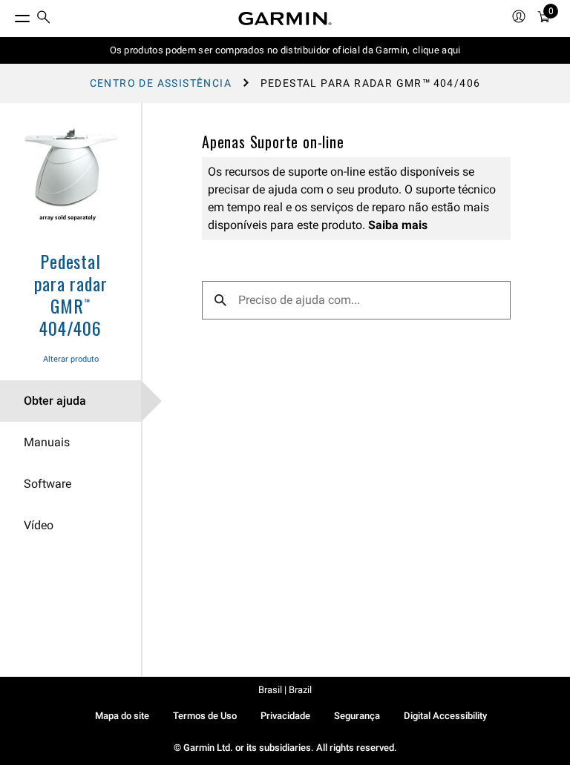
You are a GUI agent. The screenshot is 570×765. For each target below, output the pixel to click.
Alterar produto (71, 359)
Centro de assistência (161, 83)
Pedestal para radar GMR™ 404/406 (71, 294)
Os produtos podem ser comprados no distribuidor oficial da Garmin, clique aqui (285, 50)
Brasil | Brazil (285, 689)
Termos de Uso (205, 715)
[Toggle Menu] (9, 15)
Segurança (357, 715)
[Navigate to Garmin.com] (285, 18)
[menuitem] (44, 19)
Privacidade (285, 715)
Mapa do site (122, 715)
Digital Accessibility (445, 715)
